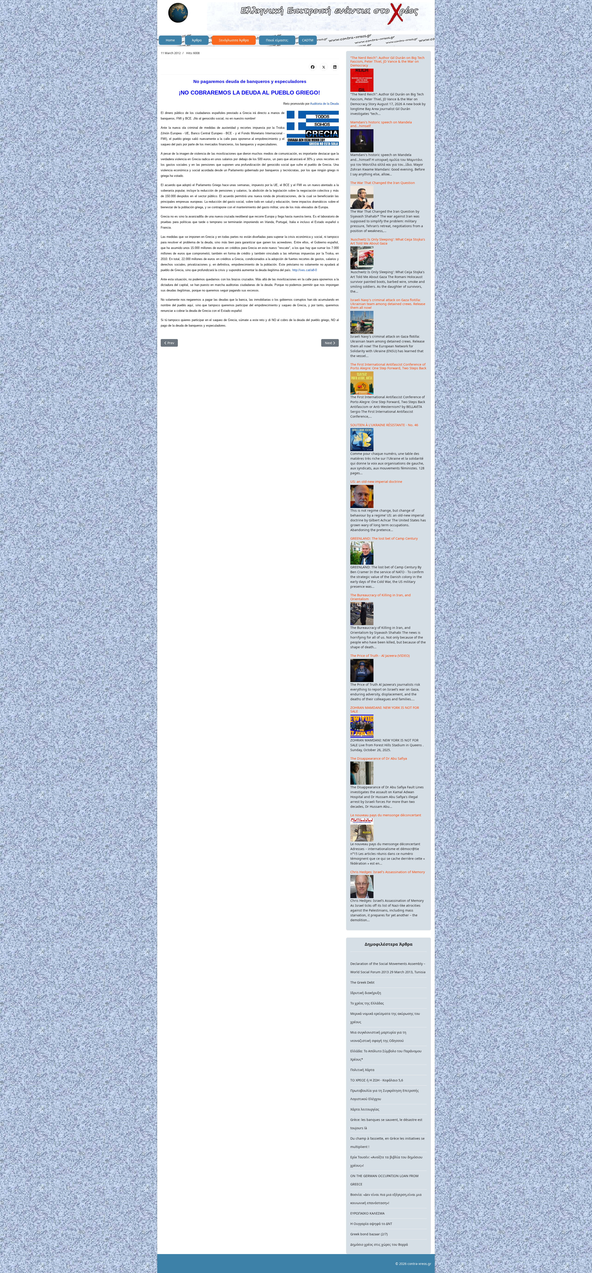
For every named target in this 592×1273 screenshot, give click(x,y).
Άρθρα (197, 40)
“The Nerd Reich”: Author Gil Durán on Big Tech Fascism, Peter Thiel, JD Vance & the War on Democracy (387, 61)
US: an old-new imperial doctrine (376, 481)
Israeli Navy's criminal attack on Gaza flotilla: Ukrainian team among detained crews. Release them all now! (387, 304)
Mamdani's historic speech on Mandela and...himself (381, 124)
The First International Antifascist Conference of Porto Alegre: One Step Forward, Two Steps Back (388, 366)
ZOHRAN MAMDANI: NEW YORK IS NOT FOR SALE (384, 709)
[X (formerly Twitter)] (324, 67)
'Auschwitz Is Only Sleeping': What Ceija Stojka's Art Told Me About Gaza (387, 241)
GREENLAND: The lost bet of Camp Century (384, 538)
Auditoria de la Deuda (324, 103)
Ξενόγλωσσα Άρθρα (234, 40)
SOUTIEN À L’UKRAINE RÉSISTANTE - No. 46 (384, 425)
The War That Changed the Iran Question (382, 183)
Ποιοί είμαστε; (277, 40)
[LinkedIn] (335, 67)
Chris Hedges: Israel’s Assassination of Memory (387, 872)
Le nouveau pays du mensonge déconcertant (385, 815)
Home (170, 40)
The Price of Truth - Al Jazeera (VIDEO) (380, 655)
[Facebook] (313, 67)
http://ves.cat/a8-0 (304, 270)
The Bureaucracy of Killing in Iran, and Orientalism (380, 597)
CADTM (307, 40)
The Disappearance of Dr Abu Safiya (378, 758)
